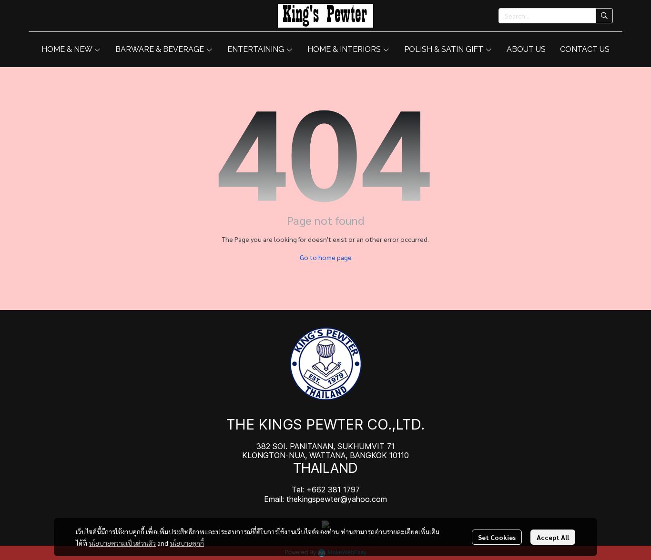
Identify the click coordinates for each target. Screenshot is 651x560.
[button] (555, 16)
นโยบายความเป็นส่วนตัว (122, 543)
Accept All (553, 537)
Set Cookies (497, 537)
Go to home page (326, 257)
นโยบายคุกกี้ (187, 543)
